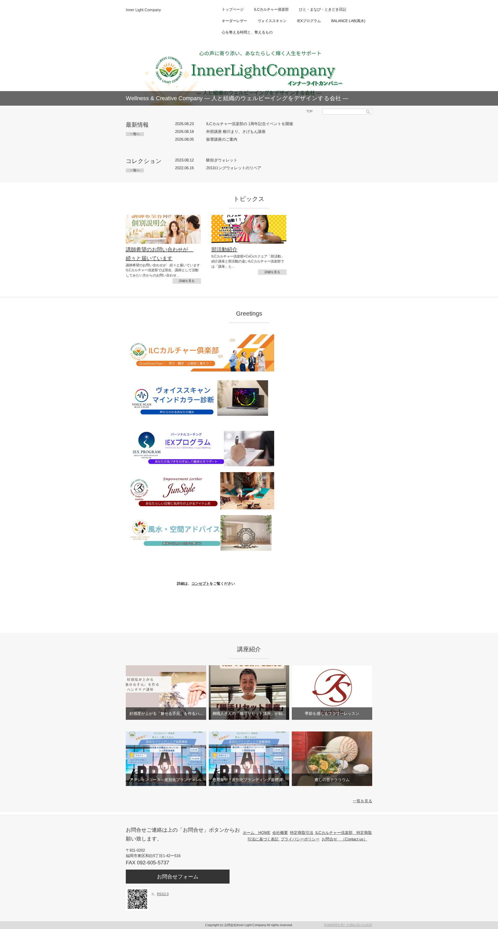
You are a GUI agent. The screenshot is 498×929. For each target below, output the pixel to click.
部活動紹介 (224, 249)
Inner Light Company (143, 10)
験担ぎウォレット (221, 160)
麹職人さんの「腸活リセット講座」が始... (249, 713)
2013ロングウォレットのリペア (233, 168)
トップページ (233, 9)
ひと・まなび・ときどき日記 (322, 9)
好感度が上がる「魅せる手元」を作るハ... (166, 713)
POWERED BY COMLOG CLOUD (348, 925)
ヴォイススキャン (272, 21)
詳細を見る (187, 281)
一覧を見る (362, 801)
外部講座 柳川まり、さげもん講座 (236, 131)
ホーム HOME (256, 832)
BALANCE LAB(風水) (348, 21)
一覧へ (135, 134)
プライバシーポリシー (300, 839)
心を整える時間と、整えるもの (247, 32)
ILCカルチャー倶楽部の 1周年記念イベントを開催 (249, 123)
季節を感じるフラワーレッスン (332, 713)
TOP (309, 111)
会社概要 (280, 832)
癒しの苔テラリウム (332, 779)
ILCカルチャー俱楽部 (271, 9)
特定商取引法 (301, 832)
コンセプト (200, 583)
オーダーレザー (234, 21)
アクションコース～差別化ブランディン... (166, 779)
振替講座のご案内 (221, 139)
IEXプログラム (309, 21)
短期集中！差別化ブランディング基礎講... (249, 779)
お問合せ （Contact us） (344, 839)
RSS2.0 (163, 894)
